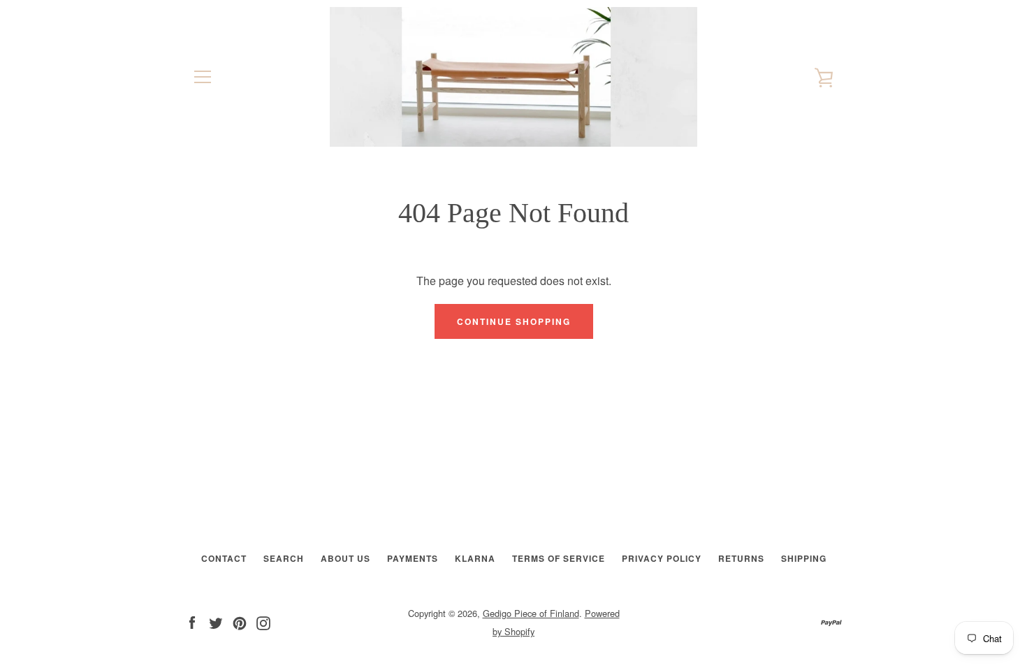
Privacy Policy (661, 558)
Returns (741, 558)
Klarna (475, 558)
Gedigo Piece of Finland (531, 613)
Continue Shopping (514, 321)
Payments (412, 558)
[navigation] (202, 76)
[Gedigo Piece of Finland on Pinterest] (240, 621)
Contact (224, 558)
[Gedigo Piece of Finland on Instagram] (263, 621)
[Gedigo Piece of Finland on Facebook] (192, 621)
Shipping (803, 558)
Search (283, 558)
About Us (345, 558)
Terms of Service (558, 558)
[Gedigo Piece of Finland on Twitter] (216, 621)
